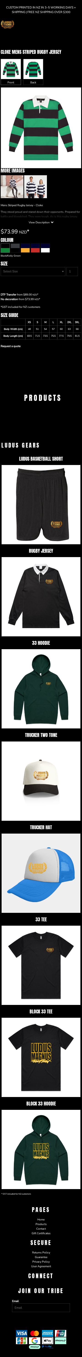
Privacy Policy (41, 1262)
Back (33, 82)
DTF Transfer (8, 294)
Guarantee (41, 1257)
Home (41, 1219)
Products (41, 1224)
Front (11, 82)
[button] (69, 24)
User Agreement (41, 1266)
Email (15, 1301)
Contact (41, 1229)
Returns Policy (41, 1252)
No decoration (9, 299)
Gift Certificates (41, 1233)
